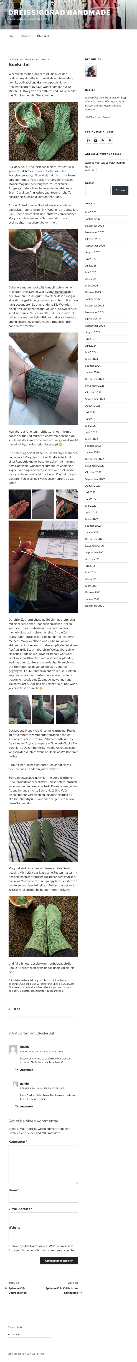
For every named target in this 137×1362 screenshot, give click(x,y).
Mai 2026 (90, 212)
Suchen (89, 182)
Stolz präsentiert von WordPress (25, 1353)
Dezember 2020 (94, 605)
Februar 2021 (92, 592)
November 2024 (94, 312)
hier (11, 972)
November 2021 (94, 545)
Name (14, 1190)
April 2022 (91, 512)
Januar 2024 (92, 372)
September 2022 (95, 479)
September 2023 (95, 398)
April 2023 (91, 432)
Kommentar (18, 1141)
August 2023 (92, 405)
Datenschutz (14, 1327)
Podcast (26, 35)
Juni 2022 (90, 499)
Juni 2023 (91, 418)
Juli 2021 (90, 565)
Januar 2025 (92, 298)
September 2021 (95, 552)
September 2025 (95, 245)
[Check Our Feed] (102, 142)
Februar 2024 (93, 365)
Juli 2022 (90, 492)
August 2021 (92, 558)
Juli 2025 (90, 258)
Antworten (26, 1069)
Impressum (14, 1334)
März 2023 (91, 438)
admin (24, 1083)
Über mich (43, 35)
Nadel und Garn (33, 82)
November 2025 (94, 232)
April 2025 (91, 278)
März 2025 (91, 285)
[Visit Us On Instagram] (88, 142)
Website (14, 1227)
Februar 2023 (93, 445)
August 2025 (92, 252)
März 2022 (91, 519)
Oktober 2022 (93, 472)
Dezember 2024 (94, 305)
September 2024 (95, 325)
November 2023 (94, 385)
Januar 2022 (92, 532)
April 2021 (91, 578)
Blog (11, 35)
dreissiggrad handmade (60, 12)
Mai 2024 (90, 352)
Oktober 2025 (93, 238)
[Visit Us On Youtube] (95, 142)
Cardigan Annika (28, 192)
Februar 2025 (93, 292)
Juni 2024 (91, 345)
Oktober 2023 (93, 392)
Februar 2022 (93, 525)
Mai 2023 (90, 425)
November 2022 (94, 465)
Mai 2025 (90, 272)
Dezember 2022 (94, 458)
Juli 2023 (90, 412)
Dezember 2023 (94, 379)
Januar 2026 (92, 218)
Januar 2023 (92, 452)
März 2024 (91, 359)
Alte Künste (60, 291)
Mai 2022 (90, 505)
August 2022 (92, 485)
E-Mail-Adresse (20, 1209)
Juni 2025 (91, 265)
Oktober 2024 (93, 318)
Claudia (44, 59)
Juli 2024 (90, 338)
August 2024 (92, 332)
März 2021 (91, 585)
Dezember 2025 (94, 225)
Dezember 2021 (94, 539)
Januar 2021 (92, 599)
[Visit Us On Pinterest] (109, 142)
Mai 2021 (90, 572)
